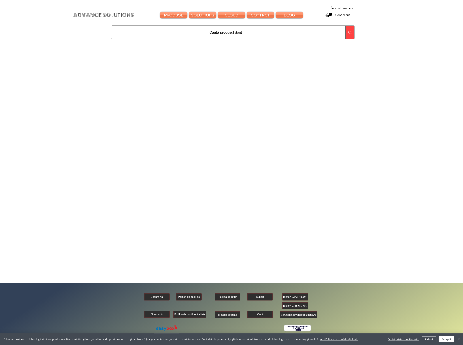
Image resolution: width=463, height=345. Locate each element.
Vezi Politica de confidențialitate (339, 339)
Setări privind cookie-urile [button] (403, 339)
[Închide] (458, 339)
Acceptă (446, 339)
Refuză (429, 339)
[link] (328, 15)
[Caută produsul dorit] (349, 32)
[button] (157, 314)
